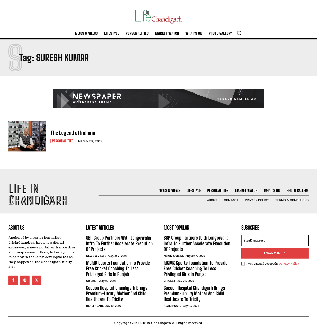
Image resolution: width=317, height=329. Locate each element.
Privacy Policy (289, 263)
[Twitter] (36, 280)
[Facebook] (13, 280)
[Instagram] (25, 280)
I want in (272, 253)
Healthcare (95, 305)
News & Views (96, 255)
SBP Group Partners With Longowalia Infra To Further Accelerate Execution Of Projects (119, 243)
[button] (239, 33)
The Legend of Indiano (72, 133)
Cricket (92, 280)
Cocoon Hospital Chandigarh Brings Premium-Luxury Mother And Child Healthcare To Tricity (116, 293)
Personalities (63, 141)
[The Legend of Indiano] (27, 136)
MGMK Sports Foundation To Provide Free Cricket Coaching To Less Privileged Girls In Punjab (118, 268)
